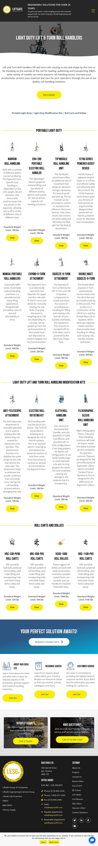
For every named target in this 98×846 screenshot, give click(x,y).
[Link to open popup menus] (93, 11)
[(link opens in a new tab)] (74, 820)
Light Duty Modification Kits (48, 113)
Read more (53, 842)
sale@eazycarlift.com (53, 807)
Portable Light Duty (22, 113)
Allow (43, 842)
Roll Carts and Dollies (75, 113)
